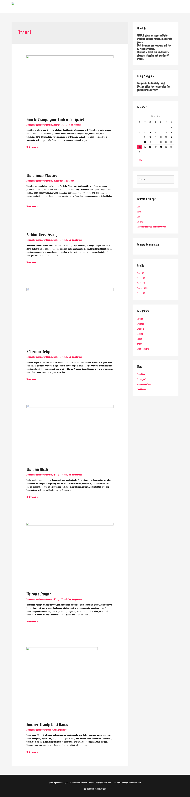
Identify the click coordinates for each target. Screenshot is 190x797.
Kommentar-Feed (144, 384)
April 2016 (141, 283)
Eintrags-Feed (142, 379)
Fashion (49, 125)
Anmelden (141, 374)
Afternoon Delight (39, 352)
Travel (63, 125)
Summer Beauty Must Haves (47, 724)
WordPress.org (143, 389)
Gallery (140, 222)
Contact (140, 207)
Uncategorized (143, 349)
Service (140, 212)
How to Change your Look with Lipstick (55, 120)
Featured (57, 240)
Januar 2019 (141, 278)
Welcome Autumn (38, 594)
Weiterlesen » (32, 147)
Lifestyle (57, 475)
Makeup (56, 125)
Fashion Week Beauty (41, 235)
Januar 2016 (141, 293)
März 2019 (141, 273)
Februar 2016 (142, 288)
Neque (139, 339)
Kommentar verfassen (35, 125)
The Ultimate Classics (41, 175)
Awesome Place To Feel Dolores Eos (151, 227)
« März (140, 160)
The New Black (37, 469)
